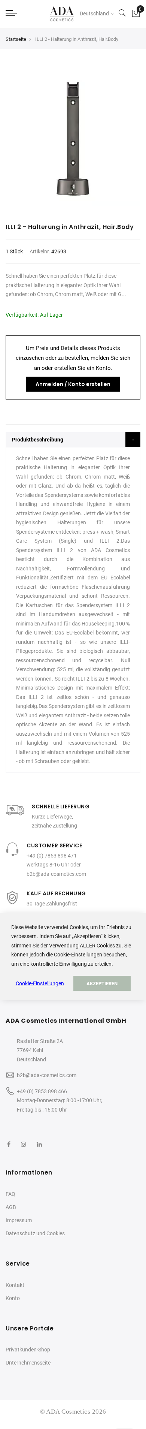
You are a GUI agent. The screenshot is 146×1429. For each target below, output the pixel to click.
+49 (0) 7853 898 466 (42, 1091)
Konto (13, 1298)
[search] (122, 13)
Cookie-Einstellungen (40, 983)
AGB (11, 1207)
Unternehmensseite (28, 1363)
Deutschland (95, 13)
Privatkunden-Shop (28, 1350)
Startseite (16, 39)
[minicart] (135, 13)
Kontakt (15, 1285)
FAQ (10, 1194)
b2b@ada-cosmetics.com (56, 874)
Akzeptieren (102, 983)
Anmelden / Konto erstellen (73, 384)
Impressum (19, 1220)
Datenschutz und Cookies (35, 1233)
